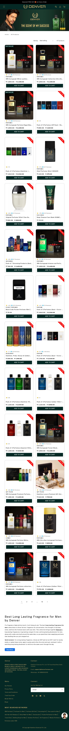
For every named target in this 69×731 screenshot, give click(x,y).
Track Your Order (10, 695)
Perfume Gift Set (31, 711)
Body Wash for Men (25, 714)
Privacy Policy (9, 689)
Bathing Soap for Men (19, 717)
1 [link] (21, 602)
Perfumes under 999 (11, 721)
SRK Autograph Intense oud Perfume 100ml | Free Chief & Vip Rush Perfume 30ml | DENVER (50, 264)
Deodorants (36, 714)
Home (7, 34)
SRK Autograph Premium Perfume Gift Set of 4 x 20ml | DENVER (18, 494)
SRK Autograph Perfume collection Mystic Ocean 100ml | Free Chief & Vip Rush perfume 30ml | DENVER (18, 587)
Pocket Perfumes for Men (49, 714)
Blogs (6, 702)
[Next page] (47, 602)
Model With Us (9, 698)
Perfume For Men (19, 711)
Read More (10, 649)
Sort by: (36, 40)
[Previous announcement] (4, 2)
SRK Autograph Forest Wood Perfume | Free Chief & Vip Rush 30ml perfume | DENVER (48, 448)
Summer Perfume (33, 717)
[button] (4, 7)
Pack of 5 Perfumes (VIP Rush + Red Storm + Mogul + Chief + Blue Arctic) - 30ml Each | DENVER (50, 125)
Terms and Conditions (11, 692)
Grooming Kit (42, 711)
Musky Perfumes (55, 717)
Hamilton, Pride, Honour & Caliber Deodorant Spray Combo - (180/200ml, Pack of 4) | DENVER (18, 356)
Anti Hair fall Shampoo (11, 714)
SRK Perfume (9, 711)
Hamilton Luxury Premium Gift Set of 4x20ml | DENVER (49, 494)
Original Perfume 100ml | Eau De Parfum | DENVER (17, 217)
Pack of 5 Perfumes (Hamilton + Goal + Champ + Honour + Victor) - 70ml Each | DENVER (18, 171)
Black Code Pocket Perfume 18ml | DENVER (18, 310)
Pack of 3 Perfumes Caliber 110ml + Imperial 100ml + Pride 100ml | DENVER (49, 402)
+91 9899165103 (43, 672)
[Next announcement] (65, 2)
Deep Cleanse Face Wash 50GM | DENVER (48, 217)
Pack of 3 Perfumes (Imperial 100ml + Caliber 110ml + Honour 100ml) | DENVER (18, 448)
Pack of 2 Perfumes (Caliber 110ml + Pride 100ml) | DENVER (50, 587)
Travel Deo (8, 717)
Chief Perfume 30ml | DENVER (47, 171)
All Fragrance (44, 717)
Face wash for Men (53, 711)
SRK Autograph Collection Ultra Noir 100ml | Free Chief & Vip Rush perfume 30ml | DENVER (50, 79)
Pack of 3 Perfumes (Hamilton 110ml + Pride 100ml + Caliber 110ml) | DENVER (19, 402)
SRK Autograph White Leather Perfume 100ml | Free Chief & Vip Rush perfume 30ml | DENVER (17, 79)
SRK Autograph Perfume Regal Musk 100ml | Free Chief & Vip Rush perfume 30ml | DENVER (19, 125)
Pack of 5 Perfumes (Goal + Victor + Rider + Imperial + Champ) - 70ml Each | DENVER (50, 356)
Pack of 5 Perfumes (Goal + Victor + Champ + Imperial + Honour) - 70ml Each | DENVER (50, 310)
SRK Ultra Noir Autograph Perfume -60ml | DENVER (49, 540)
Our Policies (8, 685)
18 (42, 602)
